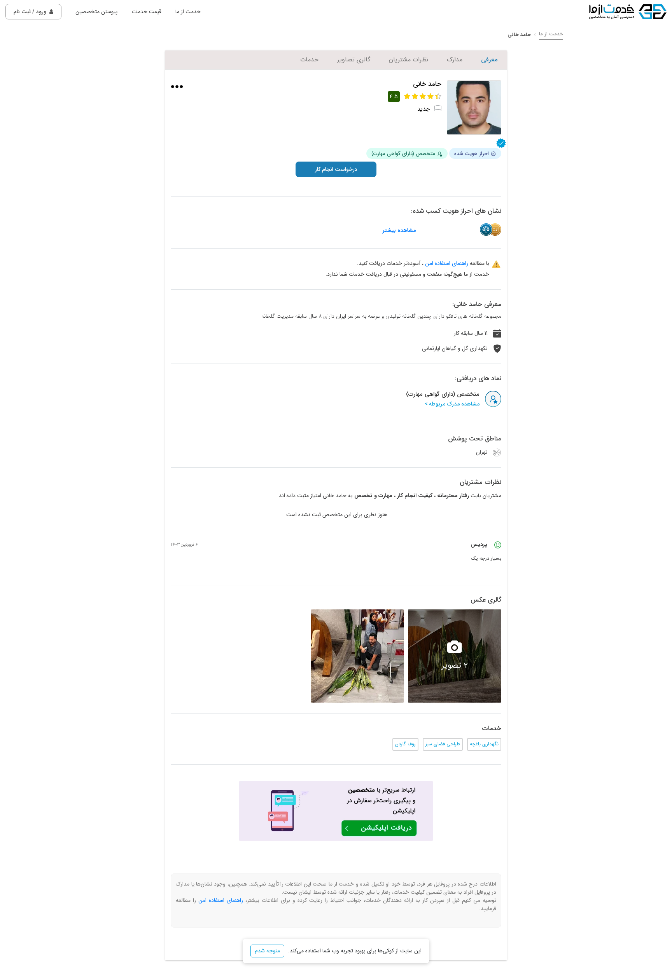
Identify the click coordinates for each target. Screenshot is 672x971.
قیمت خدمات (146, 11)
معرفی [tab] (489, 59)
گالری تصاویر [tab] (353, 59)
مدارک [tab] (454, 59)
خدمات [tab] (309, 59)
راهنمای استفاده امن (446, 263)
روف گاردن (405, 744)
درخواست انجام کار (336, 169)
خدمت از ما (188, 11)
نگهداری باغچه (484, 744)
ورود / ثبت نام (30, 11)
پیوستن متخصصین (96, 11)
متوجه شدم (267, 951)
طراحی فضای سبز (442, 744)
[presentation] (509, 656)
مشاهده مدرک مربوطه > (452, 404)
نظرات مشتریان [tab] (408, 59)
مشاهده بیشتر (399, 230)
